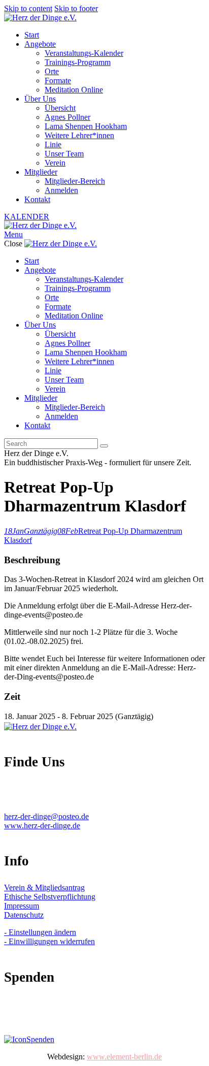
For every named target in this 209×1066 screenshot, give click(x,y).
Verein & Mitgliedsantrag (44, 887)
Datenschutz (24, 915)
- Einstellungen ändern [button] (40, 932)
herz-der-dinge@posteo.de (46, 816)
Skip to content (28, 8)
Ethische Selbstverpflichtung (49, 896)
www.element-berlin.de (124, 1056)
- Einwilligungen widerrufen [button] (49, 941)
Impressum (21, 905)
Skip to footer (76, 8)
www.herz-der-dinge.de (42, 825)
